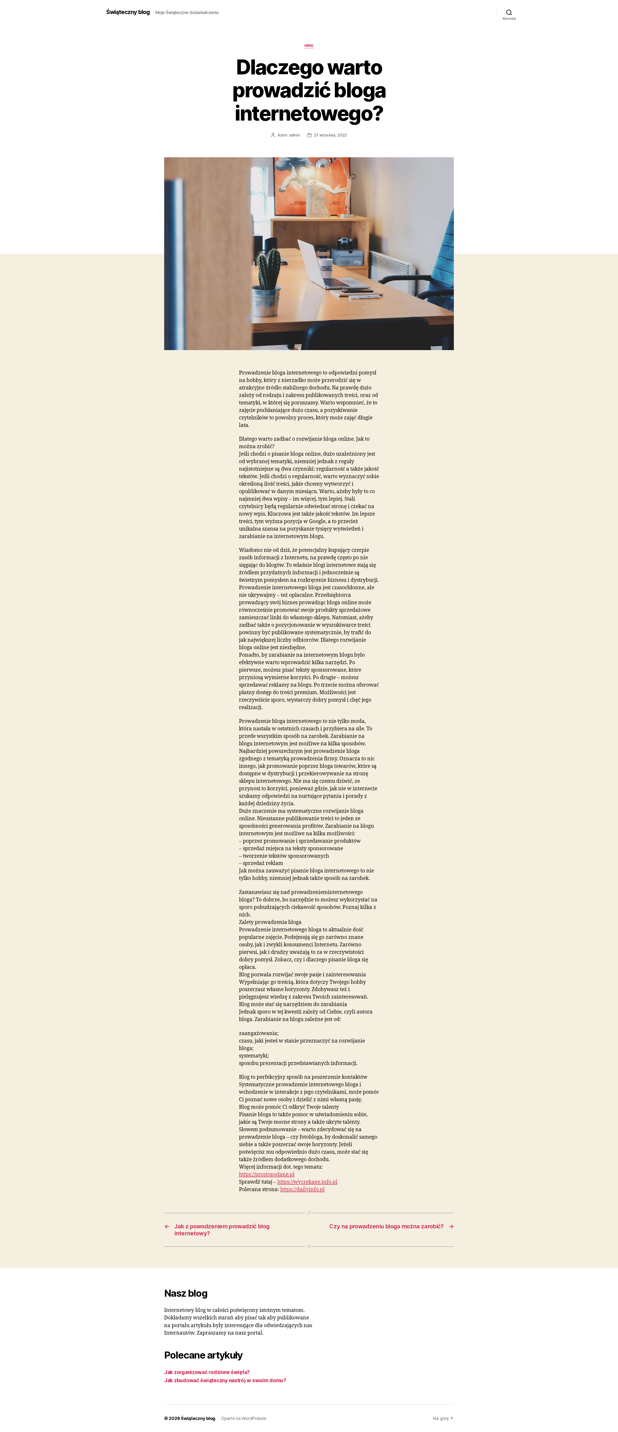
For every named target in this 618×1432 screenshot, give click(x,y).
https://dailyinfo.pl (302, 1189)
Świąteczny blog (128, 12)
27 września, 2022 (330, 135)
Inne (308, 45)
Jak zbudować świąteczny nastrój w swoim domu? (225, 1380)
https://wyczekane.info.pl (307, 1182)
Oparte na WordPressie (243, 1418)
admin (294, 135)
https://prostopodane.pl (267, 1174)
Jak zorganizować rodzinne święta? (207, 1372)
